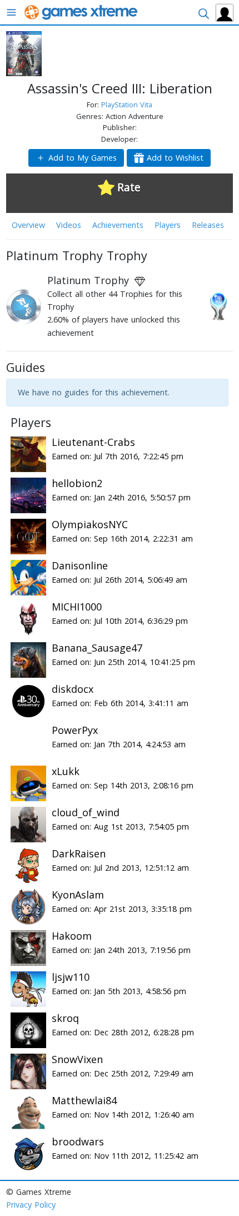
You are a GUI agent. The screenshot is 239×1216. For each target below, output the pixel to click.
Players (168, 225)
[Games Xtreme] (82, 11)
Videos (68, 225)
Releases (208, 225)
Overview (28, 225)
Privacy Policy (31, 1204)
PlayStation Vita (126, 105)
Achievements (117, 225)
